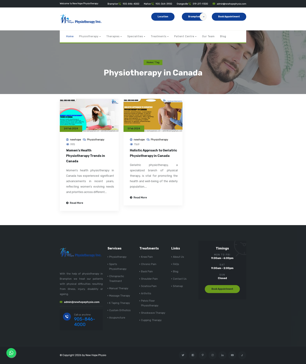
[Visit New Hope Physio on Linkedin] (222, 355)
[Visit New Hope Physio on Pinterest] (203, 355)
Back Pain (147, 271)
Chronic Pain (148, 264)
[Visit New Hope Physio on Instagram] (212, 355)
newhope (75, 139)
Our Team (208, 36)
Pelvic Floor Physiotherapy (149, 303)
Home (70, 36)
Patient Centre (184, 36)
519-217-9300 (200, 4)
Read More (76, 202)
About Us (178, 256)
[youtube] (232, 355)
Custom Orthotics (120, 310)
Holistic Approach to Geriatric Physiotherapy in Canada (153, 153)
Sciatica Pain (149, 286)
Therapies (113, 36)
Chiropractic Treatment (116, 279)
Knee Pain (147, 256)
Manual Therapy (118, 288)
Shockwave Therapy (153, 312)
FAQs (176, 264)
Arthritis (146, 293)
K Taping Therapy (119, 302)
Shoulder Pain (149, 278)
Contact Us (179, 278)
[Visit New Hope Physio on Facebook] (193, 355)
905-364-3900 (164, 4)
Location (163, 16)
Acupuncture (117, 317)
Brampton (194, 16)
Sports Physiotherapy (118, 266)
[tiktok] (242, 355)
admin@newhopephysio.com (231, 4)
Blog (223, 36)
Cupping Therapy (151, 320)
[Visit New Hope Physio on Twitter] (183, 355)
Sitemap (178, 286)
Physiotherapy (88, 36)
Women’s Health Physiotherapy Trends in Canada (85, 155)
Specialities (135, 36)
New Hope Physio (96, 355)
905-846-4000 (131, 4)
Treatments (158, 36)
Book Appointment (229, 16)
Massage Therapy (119, 295)
